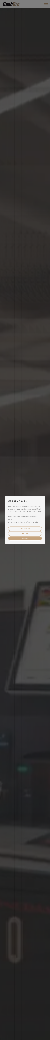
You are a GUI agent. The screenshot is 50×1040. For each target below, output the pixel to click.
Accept (25, 538)
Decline (25, 533)
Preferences (25, 528)
